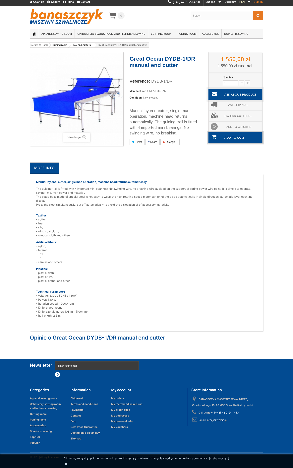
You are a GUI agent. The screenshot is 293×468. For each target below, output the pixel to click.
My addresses (120, 415)
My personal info (122, 421)
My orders (117, 398)
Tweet (138, 141)
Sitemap (76, 438)
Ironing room (187, 34)
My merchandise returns (126, 404)
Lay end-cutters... (238, 115)
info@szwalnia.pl (216, 420)
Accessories (210, 34)
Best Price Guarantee (84, 427)
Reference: (140, 81)
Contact (76, 415)
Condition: (136, 97)
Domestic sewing (236, 34)
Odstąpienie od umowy (85, 432)
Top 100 (35, 436)
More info (44, 167)
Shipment (77, 398)
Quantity (228, 77)
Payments (77, 409)
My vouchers (119, 427)
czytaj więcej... (219, 458)
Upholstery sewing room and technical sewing (111, 34)
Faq (73, 421)
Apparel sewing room (56, 34)
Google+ (171, 141)
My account (121, 390)
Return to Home (39, 45)
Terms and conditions (84, 404)
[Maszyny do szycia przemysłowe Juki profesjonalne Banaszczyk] (66, 16)
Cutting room (161, 34)
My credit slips (120, 409)
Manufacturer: (138, 91)
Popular (35, 442)
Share (153, 141)
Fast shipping (237, 105)
